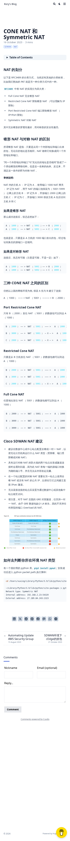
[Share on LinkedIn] (14, 619)
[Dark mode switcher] (59, 4)
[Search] (54, 4)
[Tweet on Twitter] (20, 619)
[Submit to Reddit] (26, 619)
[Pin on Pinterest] (32, 619)
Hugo (55, 833)
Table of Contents (21, 57)
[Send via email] (44, 619)
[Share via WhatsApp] (50, 619)
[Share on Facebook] (38, 619)
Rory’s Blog (10, 4)
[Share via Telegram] (56, 619)
